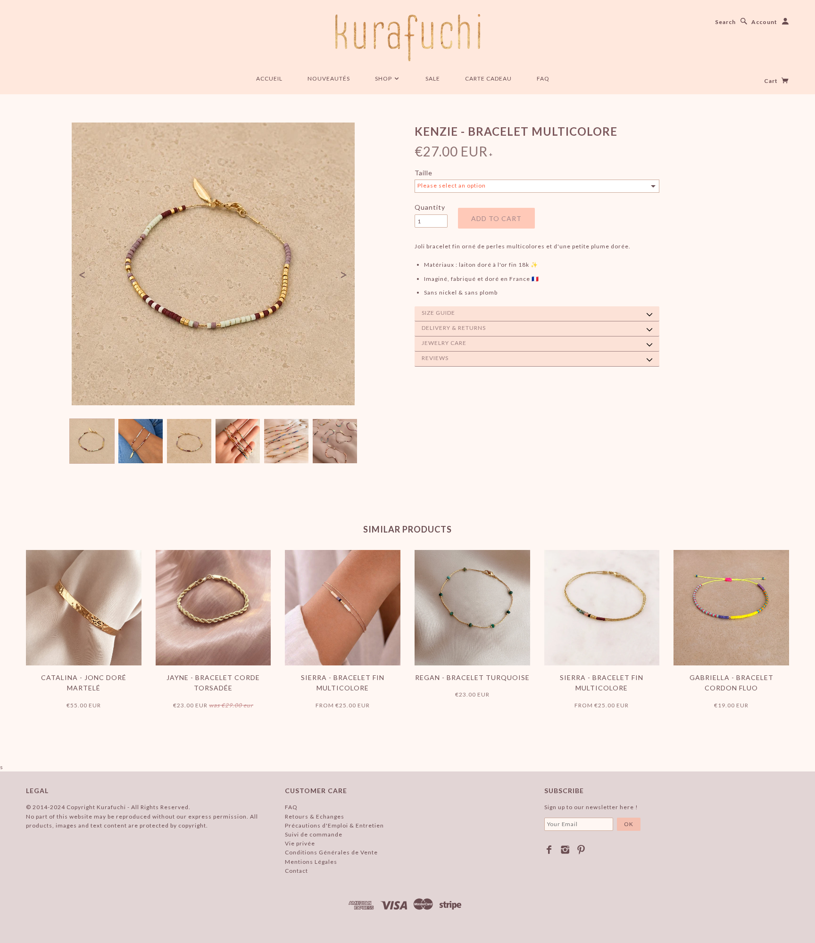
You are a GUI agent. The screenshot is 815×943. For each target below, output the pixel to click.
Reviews (435, 357)
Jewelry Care (444, 342)
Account (764, 21)
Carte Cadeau (488, 78)
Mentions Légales (311, 861)
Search (725, 21)
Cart (771, 80)
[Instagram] (565, 849)
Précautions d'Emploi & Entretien (334, 825)
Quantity (430, 207)
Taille (423, 173)
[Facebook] (549, 849)
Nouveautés (329, 78)
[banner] (407, 37)
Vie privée (300, 843)
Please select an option (451, 185)
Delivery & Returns (454, 327)
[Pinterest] (581, 849)
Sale (432, 78)
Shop (384, 78)
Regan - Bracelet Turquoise (472, 677)
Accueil (269, 78)
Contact (296, 870)
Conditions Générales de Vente (331, 852)
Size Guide (438, 312)
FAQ (543, 78)
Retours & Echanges (314, 816)
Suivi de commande (313, 834)
